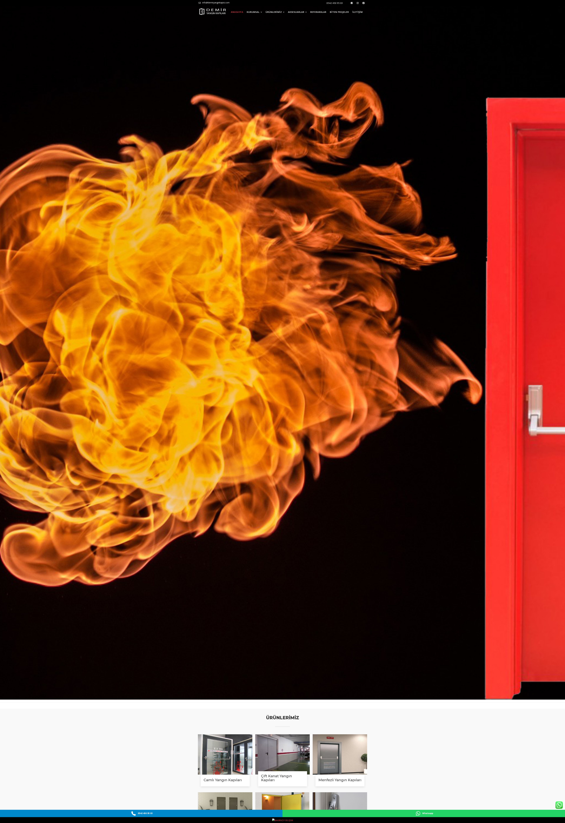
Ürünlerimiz (274, 11)
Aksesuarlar (296, 11)
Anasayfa (237, 11)
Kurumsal (253, 11)
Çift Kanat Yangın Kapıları (276, 778)
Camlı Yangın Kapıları (223, 780)
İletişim (357, 11)
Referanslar (318, 11)
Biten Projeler (339, 11)
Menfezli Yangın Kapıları (340, 780)
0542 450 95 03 (334, 2)
